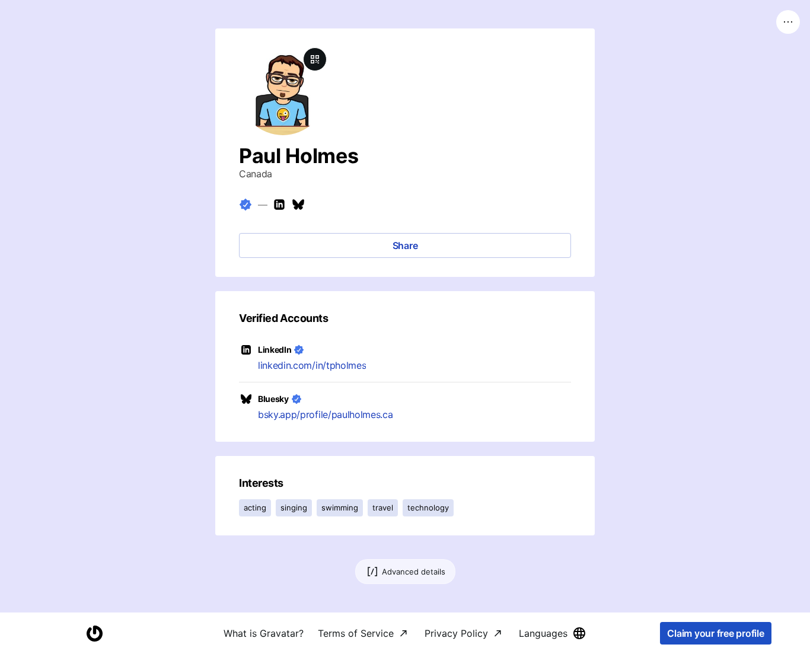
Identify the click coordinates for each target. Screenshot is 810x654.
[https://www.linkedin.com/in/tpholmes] (279, 204)
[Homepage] (94, 634)
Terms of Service (356, 633)
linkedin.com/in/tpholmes (312, 365)
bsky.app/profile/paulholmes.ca (325, 414)
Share (405, 245)
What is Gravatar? (264, 633)
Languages (543, 633)
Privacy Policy (456, 633)
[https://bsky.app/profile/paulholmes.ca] (298, 204)
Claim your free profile (715, 633)
